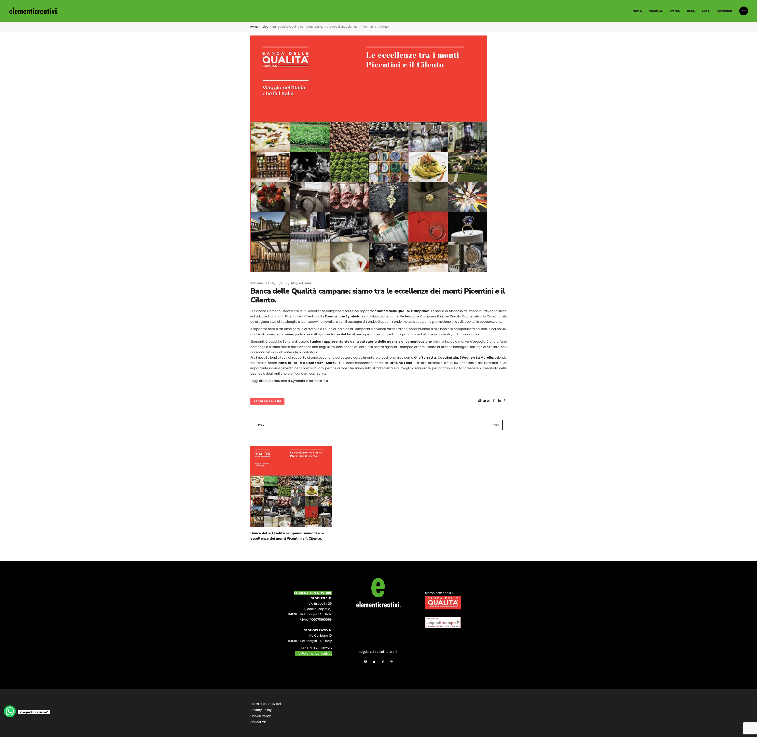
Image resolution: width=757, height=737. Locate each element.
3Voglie (466, 357)
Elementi (260, 283)
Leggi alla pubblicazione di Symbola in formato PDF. (289, 381)
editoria (305, 283)
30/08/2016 (278, 283)
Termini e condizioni (265, 704)
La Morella (484, 357)
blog (265, 27)
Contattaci (258, 722)
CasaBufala (448, 357)
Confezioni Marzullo (323, 363)
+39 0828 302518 (319, 648)
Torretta (428, 357)
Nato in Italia (290, 363)
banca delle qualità (267, 401)
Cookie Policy (260, 716)
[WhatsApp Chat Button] (10, 711)
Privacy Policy (261, 710)
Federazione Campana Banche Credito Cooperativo (441, 316)
